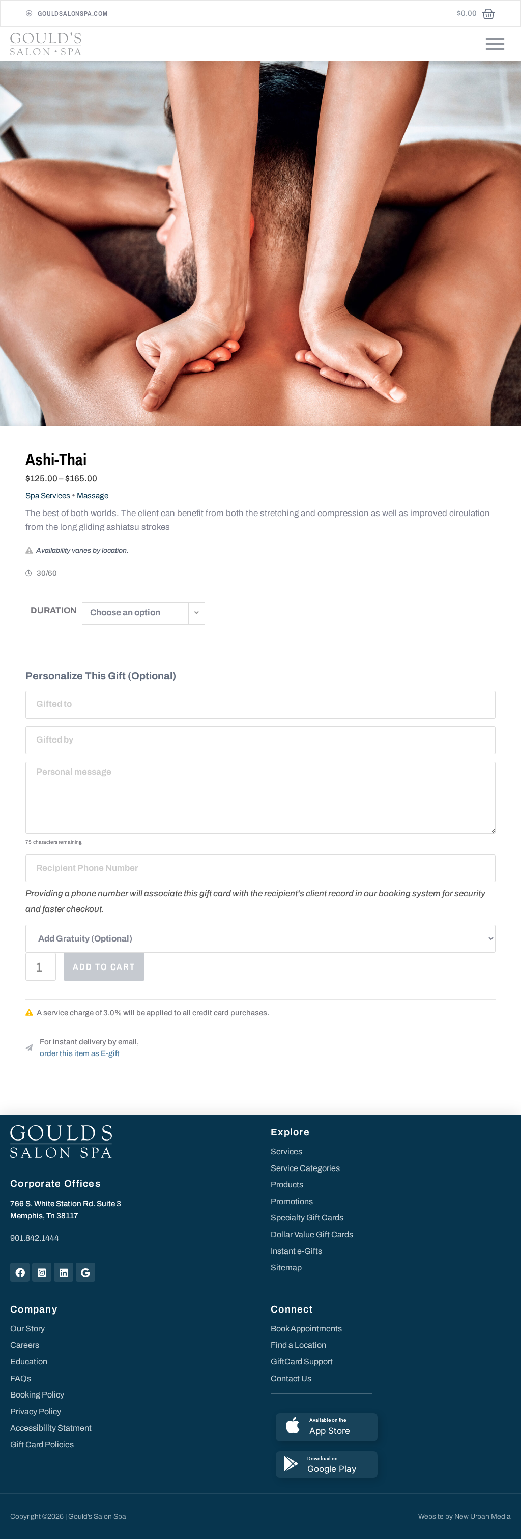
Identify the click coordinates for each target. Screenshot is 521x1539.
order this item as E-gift (80, 1053)
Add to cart (104, 966)
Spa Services (47, 496)
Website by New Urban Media (464, 1516)
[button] (495, 43)
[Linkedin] (63, 1272)
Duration (54, 610)
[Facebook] (20, 1272)
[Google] (85, 1272)
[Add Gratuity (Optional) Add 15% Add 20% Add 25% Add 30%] (260, 939)
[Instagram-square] (41, 1272)
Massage (92, 496)
